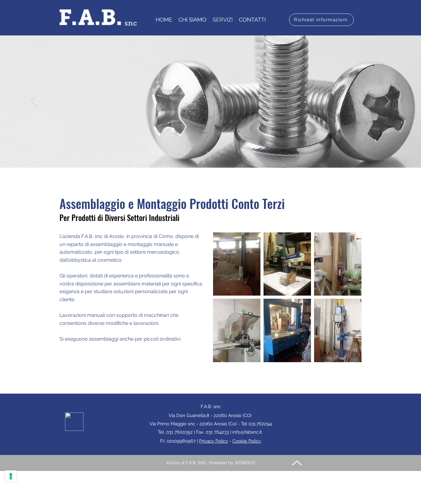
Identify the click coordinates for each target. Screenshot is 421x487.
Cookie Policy (246, 441)
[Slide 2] (213, 152)
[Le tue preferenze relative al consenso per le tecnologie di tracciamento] (11, 476)
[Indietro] (33, 101)
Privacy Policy (213, 441)
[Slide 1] (208, 152)
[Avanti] (387, 101)
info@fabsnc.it (247, 432)
